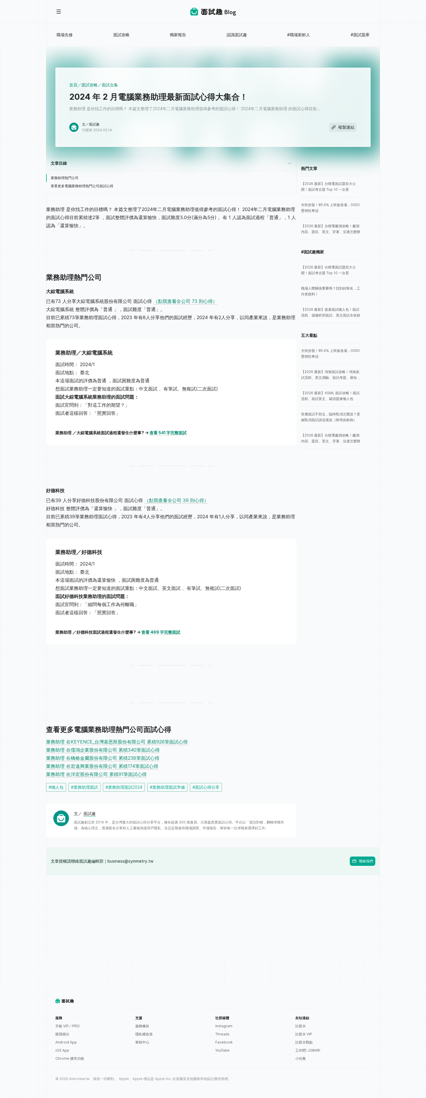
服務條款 (142, 1026)
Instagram (223, 1026)
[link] (331, 186)
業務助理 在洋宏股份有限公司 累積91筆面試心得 (96, 774)
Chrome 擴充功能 (69, 1058)
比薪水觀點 (304, 1042)
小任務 (300, 1058)
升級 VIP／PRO (67, 1026)
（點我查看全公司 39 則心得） (176, 500)
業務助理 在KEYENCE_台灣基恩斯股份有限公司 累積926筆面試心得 (117, 742)
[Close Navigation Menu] (59, 11)
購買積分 (62, 1034)
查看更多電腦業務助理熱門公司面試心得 (82, 186)
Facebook (224, 1042)
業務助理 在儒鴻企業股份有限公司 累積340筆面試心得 (103, 750)
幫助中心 (142, 1042)
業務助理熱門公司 (65, 178)
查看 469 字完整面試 (160, 632)
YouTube (222, 1050)
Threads (222, 1034)
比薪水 (300, 1026)
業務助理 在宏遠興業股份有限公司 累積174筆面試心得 (102, 766)
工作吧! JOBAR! (307, 1050)
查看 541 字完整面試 (168, 432)
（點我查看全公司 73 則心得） (185, 301)
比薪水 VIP (303, 1034)
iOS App (62, 1050)
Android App (66, 1042)
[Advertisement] (213, 915)
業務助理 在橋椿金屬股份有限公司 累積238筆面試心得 (102, 758)
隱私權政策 (144, 1034)
